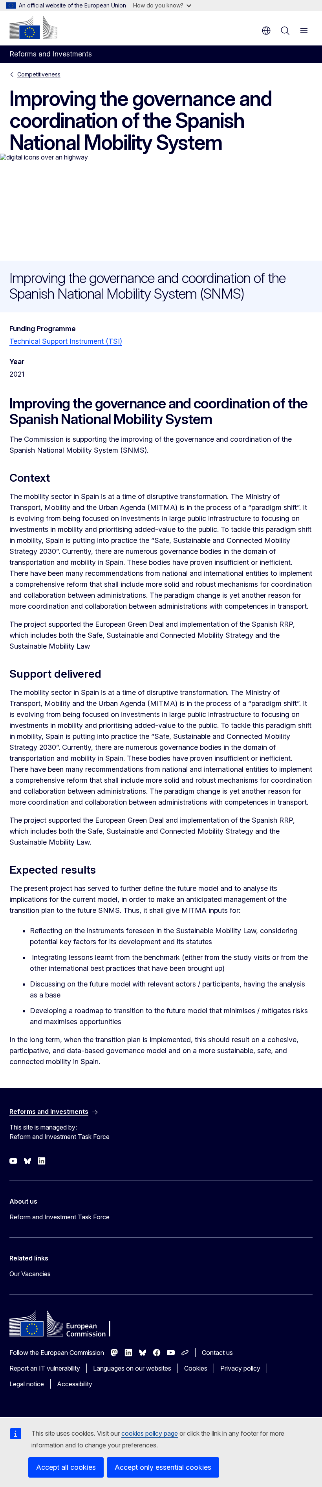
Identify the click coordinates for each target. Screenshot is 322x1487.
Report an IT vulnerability (44, 1368)
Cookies (195, 1368)
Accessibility (74, 1384)
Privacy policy (240, 1368)
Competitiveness (38, 74)
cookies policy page (149, 1433)
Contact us (217, 1352)
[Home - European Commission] (33, 27)
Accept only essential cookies (163, 1467)
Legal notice (26, 1384)
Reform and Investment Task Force (59, 1217)
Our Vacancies (30, 1274)
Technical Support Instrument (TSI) (65, 341)
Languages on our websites (132, 1368)
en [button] (266, 30)
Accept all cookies (66, 1467)
